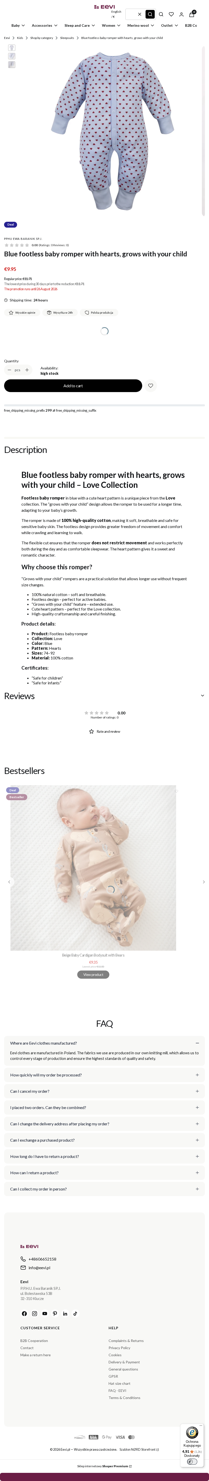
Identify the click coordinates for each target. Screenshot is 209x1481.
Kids (20, 38)
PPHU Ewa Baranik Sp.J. (23, 238)
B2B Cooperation (34, 1340)
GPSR (113, 1376)
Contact (27, 1348)
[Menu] (201, 1427)
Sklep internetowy (102, 1466)
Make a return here (35, 1355)
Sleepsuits (67, 38)
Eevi (7, 38)
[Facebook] (24, 1313)
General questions (123, 1369)
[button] (150, 14)
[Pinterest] (55, 1313)
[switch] (192, 1462)
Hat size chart (119, 1383)
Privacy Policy (119, 1348)
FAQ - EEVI (117, 1390)
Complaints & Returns (126, 1340)
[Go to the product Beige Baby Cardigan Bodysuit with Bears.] (93, 868)
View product (93, 974)
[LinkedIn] (65, 1313)
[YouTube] (45, 1313)
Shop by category (41, 38)
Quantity (11, 361)
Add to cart (73, 385)
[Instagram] (35, 1313)
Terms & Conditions (124, 1397)
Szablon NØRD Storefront (137, 1449)
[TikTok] (75, 1313)
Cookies (115, 1355)
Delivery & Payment (124, 1362)
